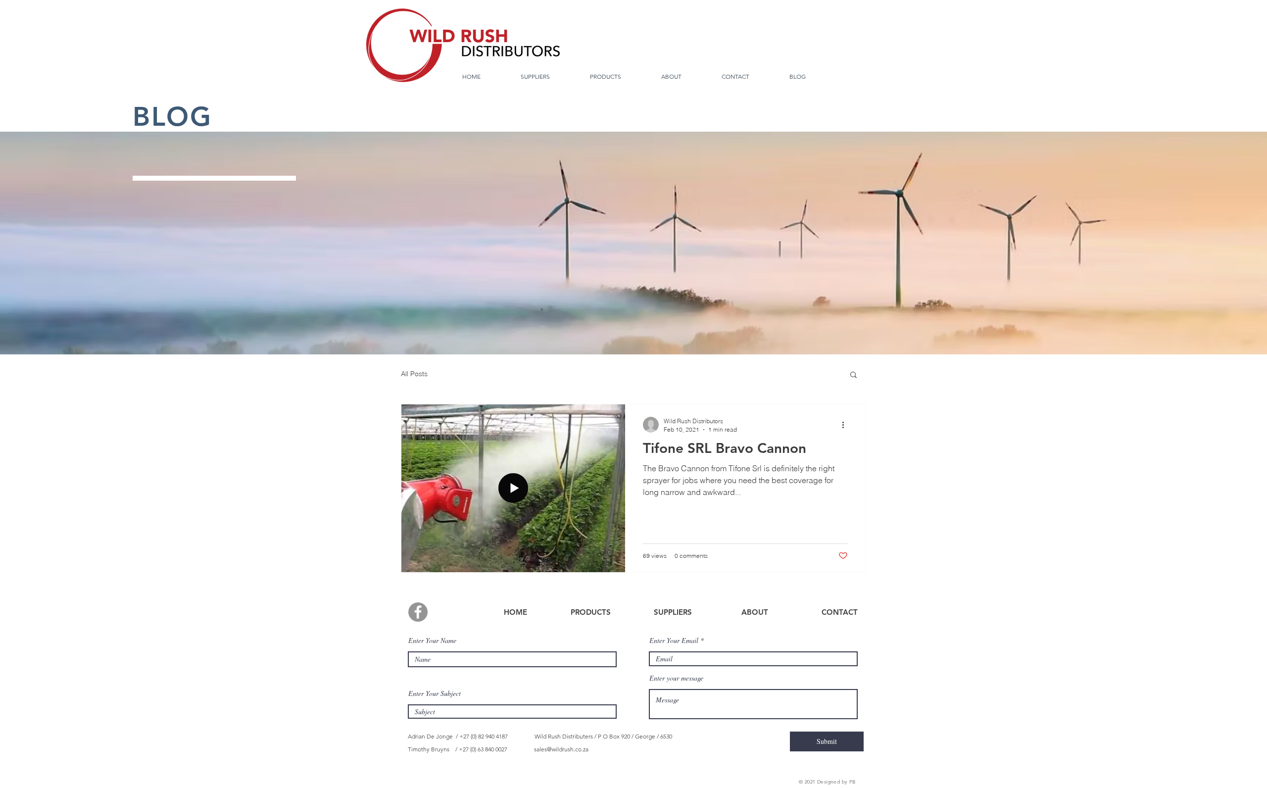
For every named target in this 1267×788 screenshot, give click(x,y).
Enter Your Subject (434, 693)
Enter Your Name (432, 640)
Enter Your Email (673, 640)
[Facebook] (418, 612)
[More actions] (846, 425)
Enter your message (676, 678)
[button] (853, 375)
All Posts (414, 373)
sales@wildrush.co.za (561, 749)
